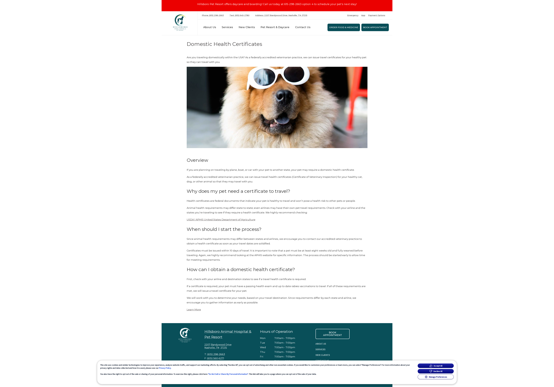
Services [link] (227, 27)
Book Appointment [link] (375, 27)
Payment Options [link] (376, 15)
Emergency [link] (352, 15)
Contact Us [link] (302, 27)
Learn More (194, 309)
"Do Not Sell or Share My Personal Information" (228, 374)
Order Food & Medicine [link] (343, 27)
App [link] (363, 15)
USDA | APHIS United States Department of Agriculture (221, 219)
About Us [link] (321, 343)
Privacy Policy (165, 368)
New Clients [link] (247, 27)
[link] (180, 22)
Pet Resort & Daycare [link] (275, 27)
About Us (209, 27)
